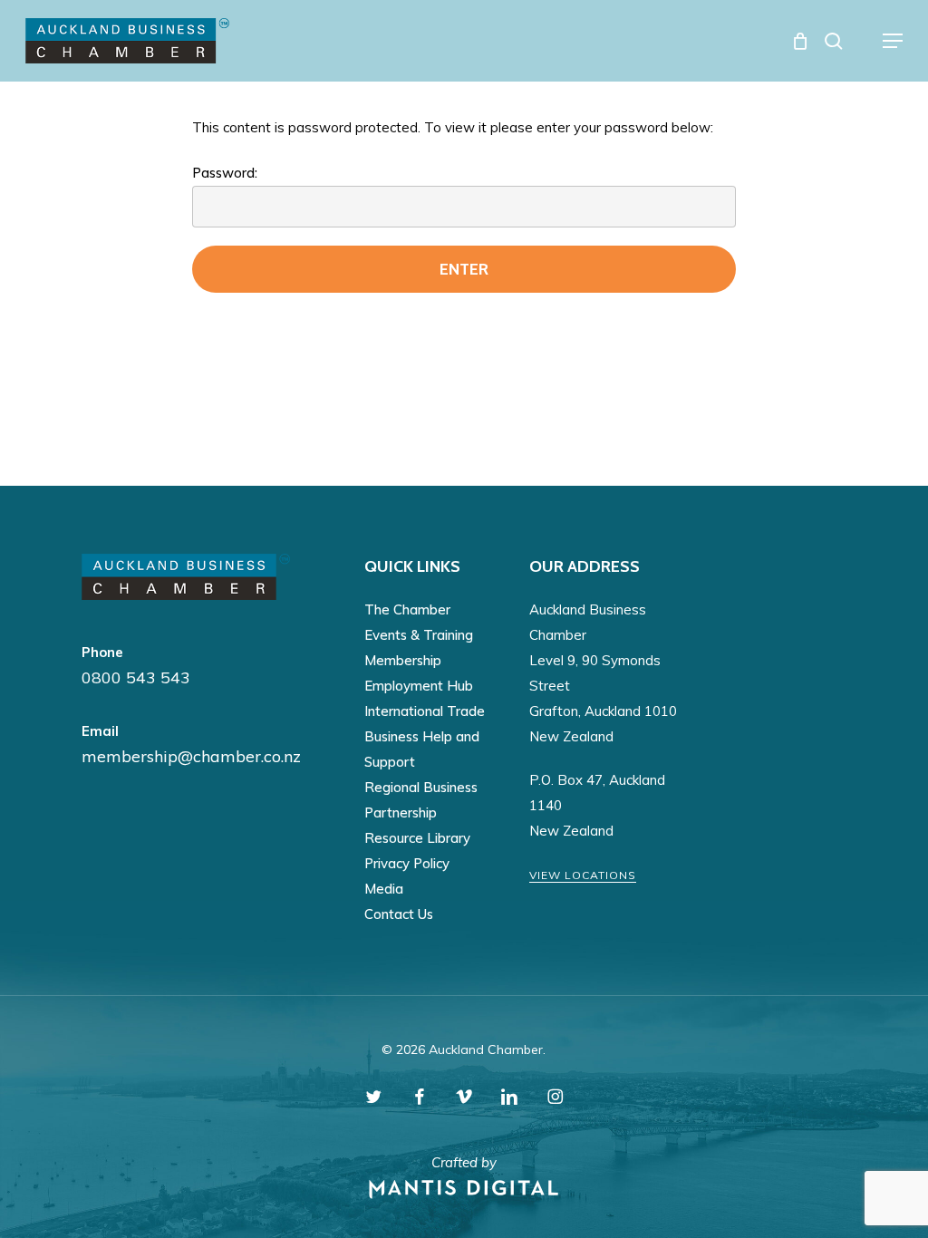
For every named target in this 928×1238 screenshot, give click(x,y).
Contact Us (398, 914)
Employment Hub (418, 685)
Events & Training (418, 634)
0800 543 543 (136, 677)
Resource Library (417, 837)
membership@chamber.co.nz (191, 756)
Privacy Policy (407, 863)
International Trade (424, 711)
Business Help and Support (421, 749)
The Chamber (407, 609)
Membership (402, 660)
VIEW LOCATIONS (582, 875)
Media (383, 888)
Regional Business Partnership (421, 800)
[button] (893, 41)
